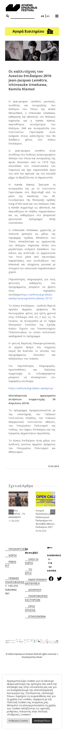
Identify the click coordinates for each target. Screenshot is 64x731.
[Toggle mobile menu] (57, 15)
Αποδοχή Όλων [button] (42, 720)
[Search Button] (7, 16)
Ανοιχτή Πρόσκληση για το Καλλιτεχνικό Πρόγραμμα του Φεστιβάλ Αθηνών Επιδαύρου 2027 (45, 519)
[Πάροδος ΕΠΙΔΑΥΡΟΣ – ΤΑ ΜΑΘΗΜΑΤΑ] (18, 498)
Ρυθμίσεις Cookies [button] (18, 720)
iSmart (39, 657)
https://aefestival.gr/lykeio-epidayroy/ (31, 388)
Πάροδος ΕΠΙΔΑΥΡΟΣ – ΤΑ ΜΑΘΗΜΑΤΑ (17, 514)
